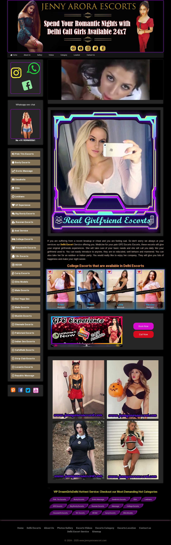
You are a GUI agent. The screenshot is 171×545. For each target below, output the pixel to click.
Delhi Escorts (34, 528)
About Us (27, 55)
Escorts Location (126, 528)
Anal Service (21, 230)
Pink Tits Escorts (24, 154)
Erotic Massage (24, 171)
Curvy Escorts (22, 273)
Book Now (143, 326)
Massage (115, 506)
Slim (17, 188)
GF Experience (22, 205)
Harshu (150, 304)
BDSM (18, 265)
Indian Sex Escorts (24, 341)
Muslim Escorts (23, 316)
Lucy (120, 304)
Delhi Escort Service (78, 531)
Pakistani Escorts (24, 333)
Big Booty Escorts (25, 213)
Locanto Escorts (23, 367)
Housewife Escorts (25, 247)
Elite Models (21, 282)
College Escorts (24, 239)
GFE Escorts (57, 506)
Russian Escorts (24, 222)
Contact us (145, 528)
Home (14, 55)
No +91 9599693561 (25, 140)
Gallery (39, 55)
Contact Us (91, 55)
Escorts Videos (84, 528)
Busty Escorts (22, 162)
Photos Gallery (65, 528)
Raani (61, 304)
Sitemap (96, 531)
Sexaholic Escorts (119, 499)
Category (64, 55)
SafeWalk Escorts (24, 350)
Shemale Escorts (23, 324)
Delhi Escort (67, 244)
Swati (91, 304)
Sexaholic (20, 179)
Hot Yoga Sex (22, 299)
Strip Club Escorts (24, 358)
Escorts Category (104, 528)
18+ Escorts (21, 256)
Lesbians (19, 196)
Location (77, 55)
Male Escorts (21, 290)
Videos (51, 55)
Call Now (143, 334)
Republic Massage (24, 375)
